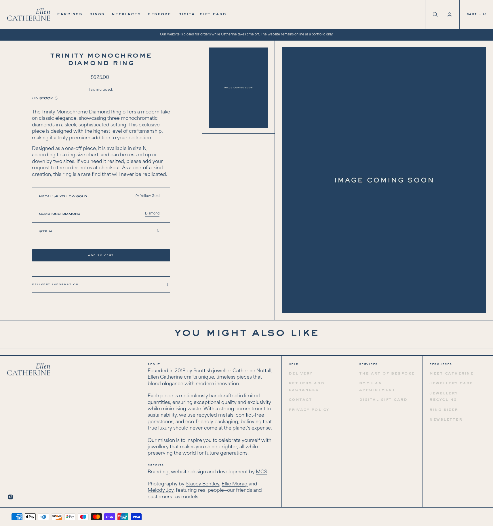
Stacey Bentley (202, 484)
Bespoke (159, 14)
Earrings (69, 14)
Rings (97, 14)
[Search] (434, 14)
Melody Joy (161, 490)
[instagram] (10, 496)
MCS (261, 472)
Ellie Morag (235, 484)
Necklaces (126, 14)
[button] (450, 14)
